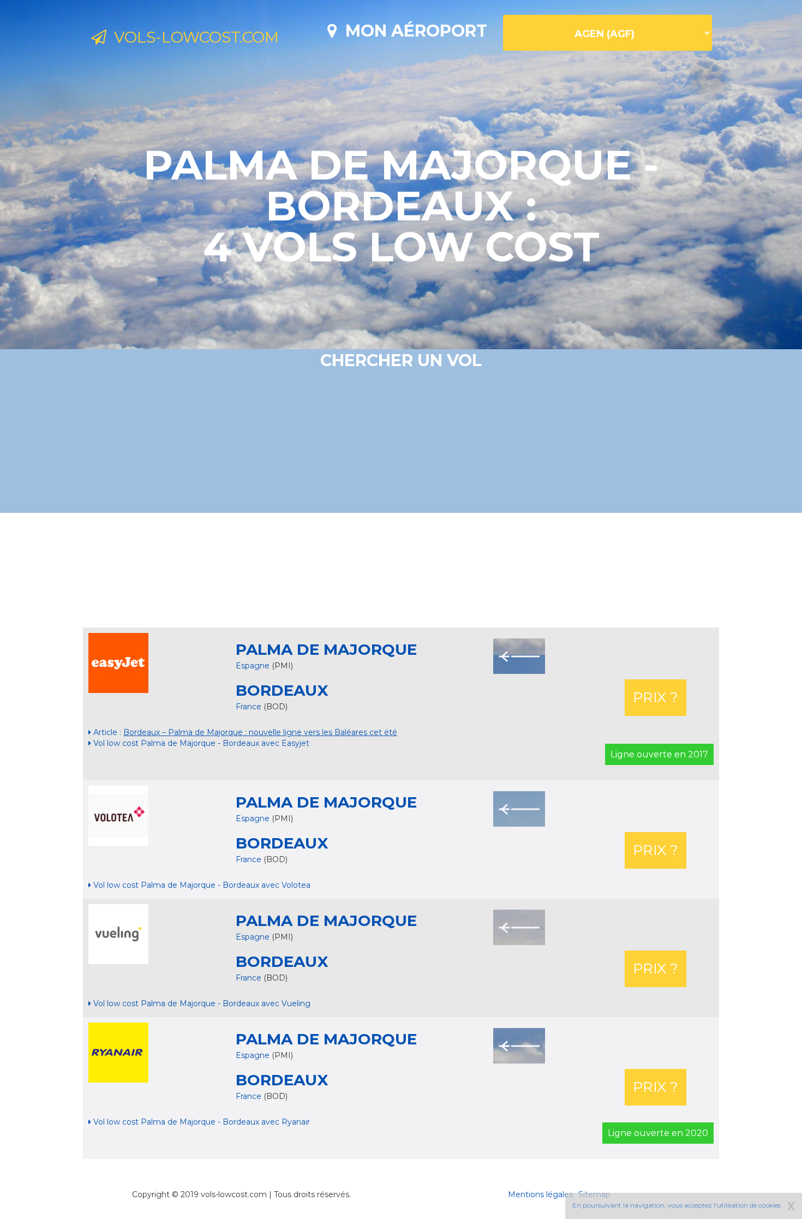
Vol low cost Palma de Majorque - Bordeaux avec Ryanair (200, 1122)
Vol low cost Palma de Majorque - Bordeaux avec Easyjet (200, 743)
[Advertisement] (401, 570)
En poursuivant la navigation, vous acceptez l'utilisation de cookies (676, 1205)
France (250, 707)
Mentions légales (540, 1194)
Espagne (253, 666)
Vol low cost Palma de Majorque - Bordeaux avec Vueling (200, 1003)
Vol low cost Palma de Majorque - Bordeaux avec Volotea (200, 885)
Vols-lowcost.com (192, 37)
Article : (244, 732)
